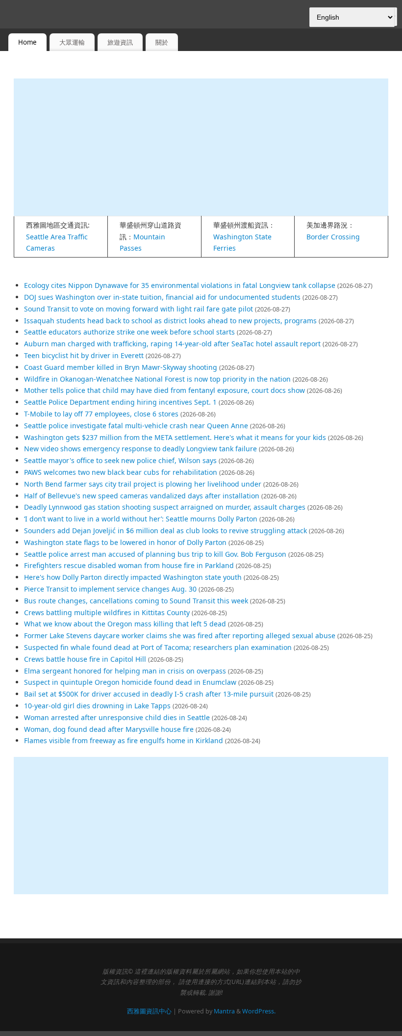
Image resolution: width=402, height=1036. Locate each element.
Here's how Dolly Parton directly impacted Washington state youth (133, 577)
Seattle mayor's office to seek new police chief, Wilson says (120, 460)
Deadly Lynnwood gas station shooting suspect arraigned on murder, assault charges (164, 507)
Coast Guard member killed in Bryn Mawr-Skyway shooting (120, 367)
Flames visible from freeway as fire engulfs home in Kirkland (123, 740)
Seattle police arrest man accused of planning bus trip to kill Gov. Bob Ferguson (155, 554)
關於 (161, 42)
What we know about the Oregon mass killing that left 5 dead (125, 623)
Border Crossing (333, 236)
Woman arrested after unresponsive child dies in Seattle (117, 717)
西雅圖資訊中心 (149, 1011)
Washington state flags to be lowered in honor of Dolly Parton (125, 542)
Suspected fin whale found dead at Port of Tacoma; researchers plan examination (158, 647)
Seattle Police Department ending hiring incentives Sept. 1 (120, 402)
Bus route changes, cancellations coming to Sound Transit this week (136, 600)
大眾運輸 (72, 42)
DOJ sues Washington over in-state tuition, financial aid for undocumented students (162, 297)
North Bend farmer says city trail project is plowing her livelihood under (142, 484)
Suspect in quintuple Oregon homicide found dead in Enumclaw (130, 682)
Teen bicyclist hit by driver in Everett (84, 355)
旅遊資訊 (120, 42)
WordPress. (259, 1011)
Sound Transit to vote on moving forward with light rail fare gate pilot (138, 308)
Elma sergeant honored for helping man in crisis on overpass (125, 670)
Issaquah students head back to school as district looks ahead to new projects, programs (170, 320)
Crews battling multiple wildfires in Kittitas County (107, 612)
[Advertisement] (201, 147)
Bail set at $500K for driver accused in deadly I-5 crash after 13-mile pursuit (149, 694)
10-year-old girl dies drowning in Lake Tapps (97, 705)
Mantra (224, 1011)
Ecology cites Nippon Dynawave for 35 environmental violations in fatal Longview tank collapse (179, 285)
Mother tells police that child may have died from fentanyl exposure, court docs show (164, 390)
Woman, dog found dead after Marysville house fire (109, 729)
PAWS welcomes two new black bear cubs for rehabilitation (120, 472)
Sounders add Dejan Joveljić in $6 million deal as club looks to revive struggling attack (165, 530)
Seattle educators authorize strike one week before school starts (129, 332)
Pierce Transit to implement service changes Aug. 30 (110, 589)
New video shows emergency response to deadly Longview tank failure (140, 448)
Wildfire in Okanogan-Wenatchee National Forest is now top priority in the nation (157, 379)
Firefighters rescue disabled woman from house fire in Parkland (129, 565)
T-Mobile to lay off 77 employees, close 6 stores (101, 413)
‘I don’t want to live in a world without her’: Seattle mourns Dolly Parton (140, 518)
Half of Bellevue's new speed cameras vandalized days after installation (141, 495)
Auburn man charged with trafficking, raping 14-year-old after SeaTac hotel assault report (172, 343)
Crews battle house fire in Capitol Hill (85, 659)
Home (27, 42)
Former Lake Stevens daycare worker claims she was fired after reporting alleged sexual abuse (179, 635)
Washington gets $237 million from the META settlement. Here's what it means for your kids (175, 437)
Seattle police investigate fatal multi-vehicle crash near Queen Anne (136, 425)
